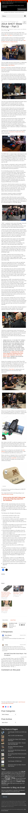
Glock (2, 775)
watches (21, 783)
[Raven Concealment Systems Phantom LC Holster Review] (6, 604)
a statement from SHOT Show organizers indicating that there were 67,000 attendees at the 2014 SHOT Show (13, 354)
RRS (11, 780)
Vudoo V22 (14, 783)
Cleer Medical (11, 65)
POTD (23, 776)
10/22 (19, 772)
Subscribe (5, 796)
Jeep (8, 774)
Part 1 (6, 35)
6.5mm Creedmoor (14, 772)
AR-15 (3, 773)
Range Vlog (10, 778)
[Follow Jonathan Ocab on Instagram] (24, 625)
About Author (5, 620)
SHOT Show (18, 780)
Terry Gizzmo (8, 635)
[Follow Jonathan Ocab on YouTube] (22, 625)
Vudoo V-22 (9, 783)
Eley (24, 773)
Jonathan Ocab (5, 29)
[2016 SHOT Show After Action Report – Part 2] (18, 588)
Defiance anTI (21, 773)
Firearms (18, 29)
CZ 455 (16, 773)
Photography (20, 776)
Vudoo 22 (14, 781)
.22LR (2, 772)
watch (18, 783)
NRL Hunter (12, 776)
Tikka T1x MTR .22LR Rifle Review (15, 735)
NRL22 (7, 776)
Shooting (5, 30)
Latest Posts (13, 620)
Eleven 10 (3, 67)
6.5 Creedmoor (7, 772)
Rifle (4, 780)
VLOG (4, 781)
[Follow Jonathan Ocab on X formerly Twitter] (20, 625)
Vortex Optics (10, 781)
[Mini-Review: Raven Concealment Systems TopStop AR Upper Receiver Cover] (6, 588)
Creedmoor (13, 773)
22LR (23, 772)
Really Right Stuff (18, 778)
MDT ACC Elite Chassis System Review (16, 757)
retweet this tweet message (7, 494)
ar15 (6, 773)
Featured (15, 29)
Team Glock (11, 369)
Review (2, 30)
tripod (24, 780)
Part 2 (11, 35)
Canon (9, 773)
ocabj (6, 644)
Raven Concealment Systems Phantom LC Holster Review (6, 608)
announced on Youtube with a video (16, 131)
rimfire (7, 780)
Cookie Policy (4, 6)
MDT (2, 776)
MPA (4, 776)
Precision (2, 778)
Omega (16, 776)
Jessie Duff (13, 457)
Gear (21, 29)
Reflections (24, 29)
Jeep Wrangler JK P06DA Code (15, 761)
